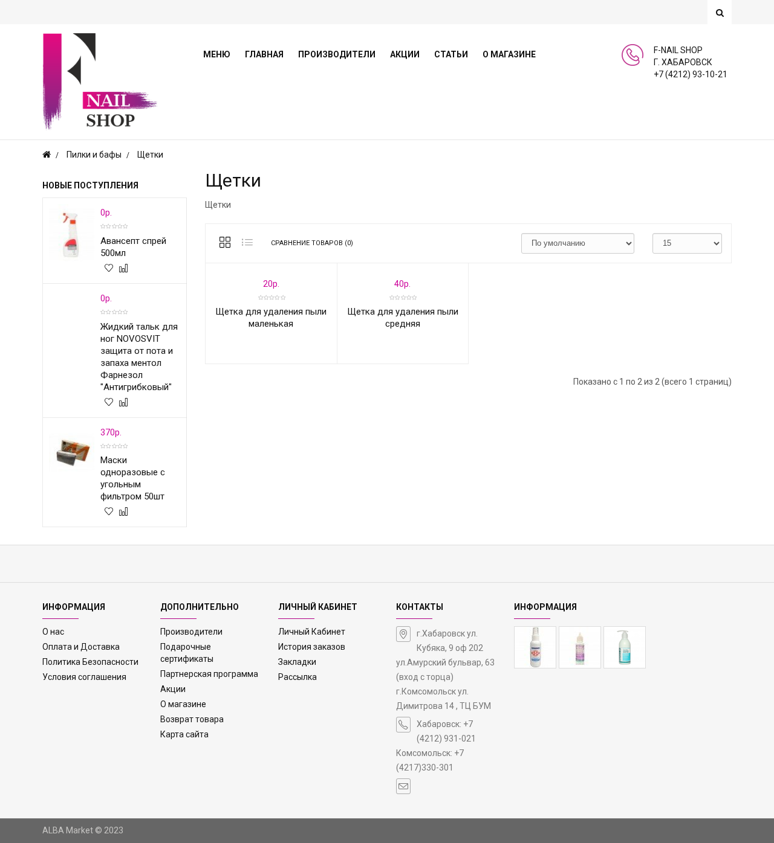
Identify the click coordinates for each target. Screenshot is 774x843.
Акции (173, 689)
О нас (53, 631)
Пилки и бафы (94, 154)
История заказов (311, 647)
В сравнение (123, 270)
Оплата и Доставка (81, 647)
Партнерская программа (209, 674)
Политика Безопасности (90, 662)
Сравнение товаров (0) (312, 243)
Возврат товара (192, 719)
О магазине (183, 704)
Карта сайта (184, 734)
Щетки (150, 154)
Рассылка (297, 677)
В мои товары (108, 270)
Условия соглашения (84, 677)
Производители (191, 631)
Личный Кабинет (311, 631)
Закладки (297, 662)
